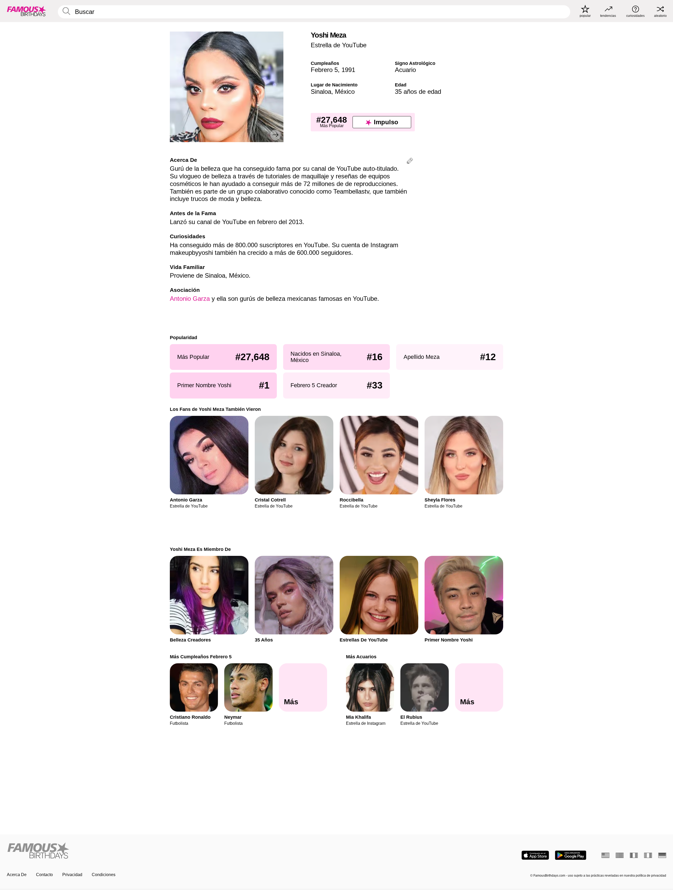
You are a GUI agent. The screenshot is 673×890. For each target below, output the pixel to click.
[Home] (170, 851)
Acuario (405, 69)
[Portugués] (620, 855)
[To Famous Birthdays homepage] (26, 11)
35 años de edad (418, 91)
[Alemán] (662, 855)
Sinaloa (321, 91)
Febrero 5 (324, 69)
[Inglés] (605, 855)
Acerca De (17, 874)
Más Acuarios (361, 656)
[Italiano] (648, 855)
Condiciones (103, 874)
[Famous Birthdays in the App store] (535, 855)
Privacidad (72, 874)
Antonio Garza (190, 298)
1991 (348, 69)
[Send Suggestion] (410, 162)
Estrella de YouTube (338, 45)
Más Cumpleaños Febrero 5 (201, 656)
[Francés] (634, 855)
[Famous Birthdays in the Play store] (570, 855)
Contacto (44, 874)
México (345, 91)
